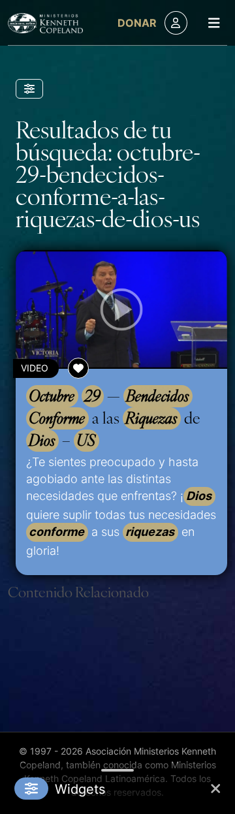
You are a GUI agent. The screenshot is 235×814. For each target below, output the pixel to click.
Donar (137, 23)
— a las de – (114, 417)
